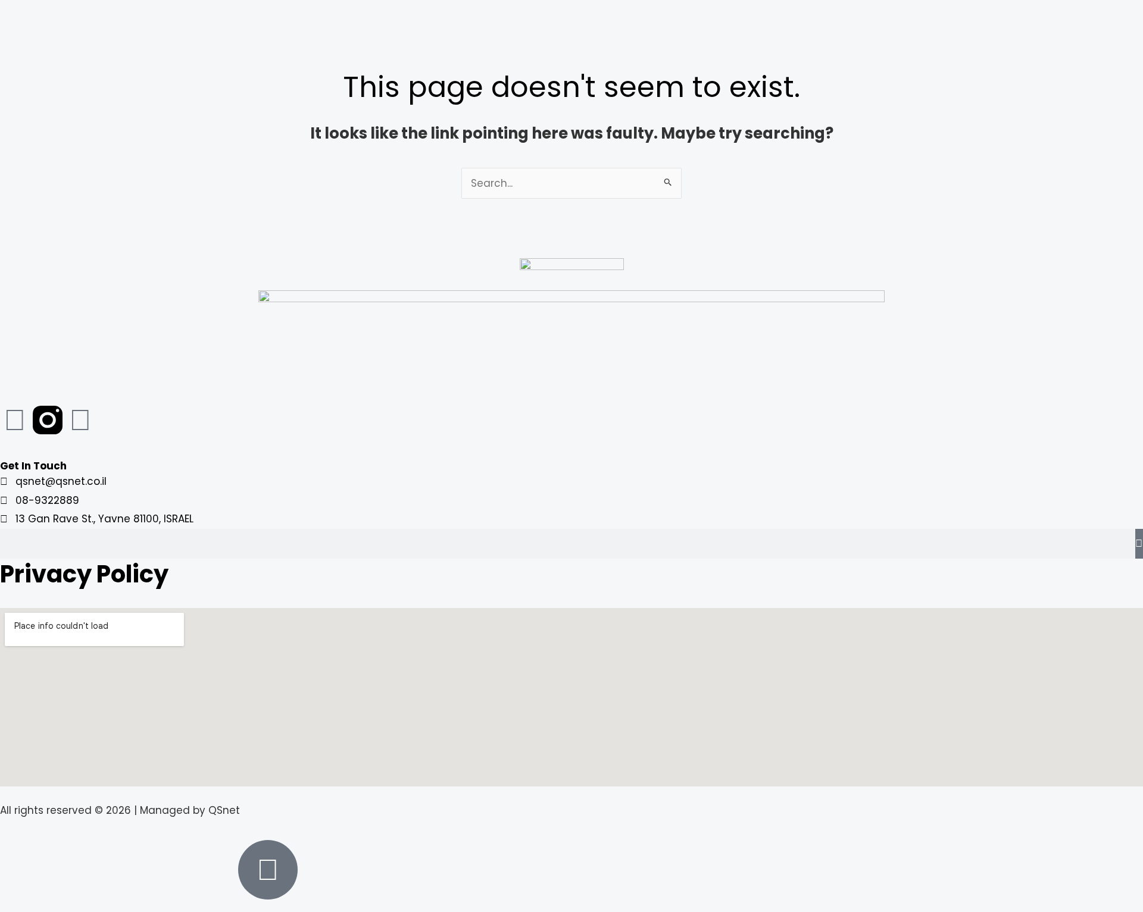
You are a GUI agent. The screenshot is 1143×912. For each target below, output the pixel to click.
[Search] (1139, 544)
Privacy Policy (84, 574)
